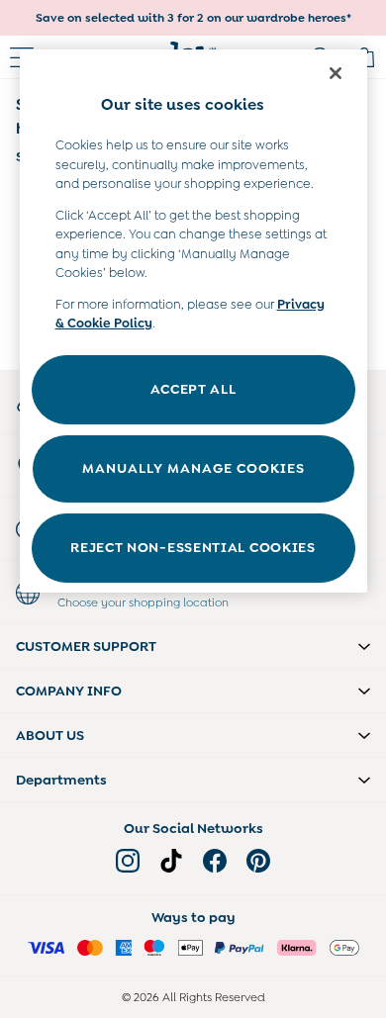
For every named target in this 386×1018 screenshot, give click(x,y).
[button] (193, 646)
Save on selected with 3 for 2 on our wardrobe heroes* (193, 18)
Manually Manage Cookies (193, 468)
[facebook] (215, 860)
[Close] (335, 73)
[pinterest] (258, 860)
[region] (193, 321)
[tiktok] (171, 860)
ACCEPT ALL (193, 389)
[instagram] (127, 860)
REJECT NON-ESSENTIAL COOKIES (193, 547)
